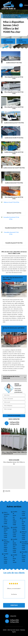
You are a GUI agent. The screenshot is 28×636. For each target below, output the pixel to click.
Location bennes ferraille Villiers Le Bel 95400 (15, 532)
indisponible (14, 422)
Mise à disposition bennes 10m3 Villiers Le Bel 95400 (6, 545)
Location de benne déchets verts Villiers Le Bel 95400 (15, 546)
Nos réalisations (8, 41)
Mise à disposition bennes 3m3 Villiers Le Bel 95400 (6, 518)
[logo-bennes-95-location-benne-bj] (8, 5)
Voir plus (14, 605)
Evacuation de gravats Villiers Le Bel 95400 (24, 556)
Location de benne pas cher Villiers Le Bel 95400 (15, 518)
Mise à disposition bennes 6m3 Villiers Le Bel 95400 (6, 532)
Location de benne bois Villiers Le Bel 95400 (24, 523)
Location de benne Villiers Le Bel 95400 (6, 558)
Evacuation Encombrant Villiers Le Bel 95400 (24, 545)
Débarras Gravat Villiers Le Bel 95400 (24, 535)
